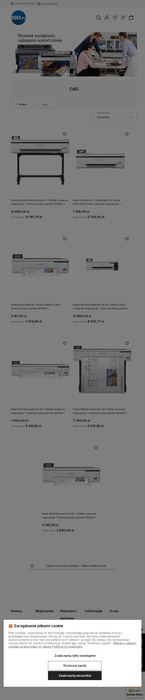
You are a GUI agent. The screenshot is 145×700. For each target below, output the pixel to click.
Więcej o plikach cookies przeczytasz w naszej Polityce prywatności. (72, 644)
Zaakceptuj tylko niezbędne (75, 656)
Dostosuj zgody (74, 665)
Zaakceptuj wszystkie (75, 675)
